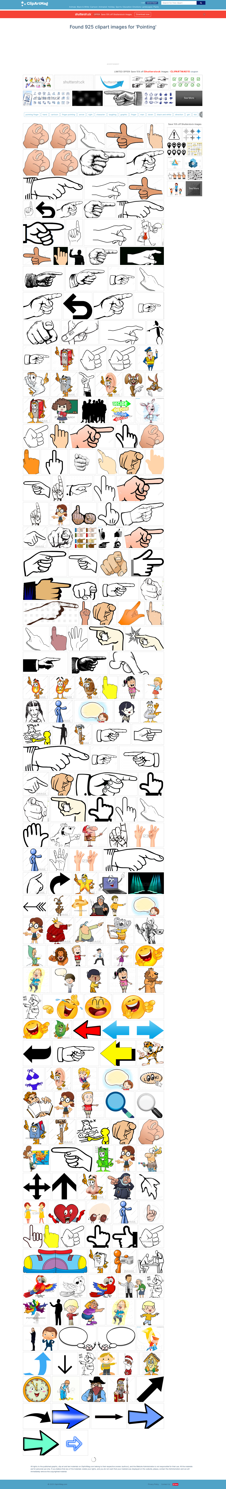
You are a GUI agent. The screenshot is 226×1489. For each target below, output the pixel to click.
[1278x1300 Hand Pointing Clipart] (152, 590)
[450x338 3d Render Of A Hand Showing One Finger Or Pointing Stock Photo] (146, 836)
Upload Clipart (152, 3)
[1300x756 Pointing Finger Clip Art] (92, 437)
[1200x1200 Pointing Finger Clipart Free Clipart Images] (79, 489)
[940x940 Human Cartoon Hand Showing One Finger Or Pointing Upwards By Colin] (151, 1213)
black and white (164, 114)
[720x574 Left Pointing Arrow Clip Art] (117, 1054)
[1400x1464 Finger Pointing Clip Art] (124, 1132)
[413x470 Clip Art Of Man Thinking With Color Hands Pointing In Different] (35, 1313)
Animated (103, 7)
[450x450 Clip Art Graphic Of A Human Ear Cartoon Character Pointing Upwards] (109, 385)
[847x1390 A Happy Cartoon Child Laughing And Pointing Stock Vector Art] (79, 956)
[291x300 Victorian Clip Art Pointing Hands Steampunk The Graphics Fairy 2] (36, 836)
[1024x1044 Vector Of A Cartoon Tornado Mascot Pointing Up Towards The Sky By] (36, 385)
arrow (81, 114)
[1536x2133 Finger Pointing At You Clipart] (107, 462)
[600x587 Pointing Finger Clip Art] (131, 614)
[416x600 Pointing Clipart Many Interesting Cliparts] (118, 906)
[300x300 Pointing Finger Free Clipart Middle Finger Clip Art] (54, 462)
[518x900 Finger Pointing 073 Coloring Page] (86, 385)
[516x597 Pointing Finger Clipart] (127, 437)
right (90, 114)
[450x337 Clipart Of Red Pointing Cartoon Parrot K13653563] (40, 1287)
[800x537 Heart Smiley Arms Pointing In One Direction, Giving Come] (66, 1213)
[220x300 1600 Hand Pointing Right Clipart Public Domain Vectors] (58, 860)
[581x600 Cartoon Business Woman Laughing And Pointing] (122, 956)
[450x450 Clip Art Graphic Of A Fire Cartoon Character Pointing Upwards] (35, 688)
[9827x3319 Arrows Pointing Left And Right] (133, 1030)
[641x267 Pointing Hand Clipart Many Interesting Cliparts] (106, 785)
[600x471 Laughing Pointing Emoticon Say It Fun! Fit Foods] (36, 1030)
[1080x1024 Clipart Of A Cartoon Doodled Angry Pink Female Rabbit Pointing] (149, 411)
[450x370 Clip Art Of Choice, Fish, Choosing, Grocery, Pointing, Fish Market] (37, 735)
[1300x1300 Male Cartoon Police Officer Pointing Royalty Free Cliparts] (150, 359)
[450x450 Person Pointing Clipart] (35, 860)
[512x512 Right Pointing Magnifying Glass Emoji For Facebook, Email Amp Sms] (120, 1106)
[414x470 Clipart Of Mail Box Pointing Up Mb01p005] (35, 1132)
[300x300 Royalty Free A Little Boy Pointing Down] (66, 1390)
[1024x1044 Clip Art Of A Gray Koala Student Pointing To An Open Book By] (119, 931)
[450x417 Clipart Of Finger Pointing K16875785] (60, 538)
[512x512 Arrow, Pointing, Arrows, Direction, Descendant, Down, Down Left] (150, 1390)
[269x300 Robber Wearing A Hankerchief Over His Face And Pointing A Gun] (93, 1390)
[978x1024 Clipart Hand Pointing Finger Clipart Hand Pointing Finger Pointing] (36, 136)
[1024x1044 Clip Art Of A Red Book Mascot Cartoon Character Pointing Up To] (65, 359)
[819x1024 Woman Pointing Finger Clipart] (60, 515)
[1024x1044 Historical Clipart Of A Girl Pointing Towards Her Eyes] (35, 712)
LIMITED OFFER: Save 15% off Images (141, 71)
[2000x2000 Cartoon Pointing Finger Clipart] (82, 462)
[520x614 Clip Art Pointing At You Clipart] (33, 1079)
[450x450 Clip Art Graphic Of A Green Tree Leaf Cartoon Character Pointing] (61, 1030)
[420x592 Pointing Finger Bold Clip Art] (59, 437)
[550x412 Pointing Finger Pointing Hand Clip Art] (145, 164)
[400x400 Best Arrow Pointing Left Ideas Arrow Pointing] (45, 210)
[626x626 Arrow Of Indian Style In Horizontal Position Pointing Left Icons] (34, 906)
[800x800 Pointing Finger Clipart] (37, 489)
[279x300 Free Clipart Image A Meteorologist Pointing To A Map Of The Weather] (36, 1160)
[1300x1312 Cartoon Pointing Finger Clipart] (93, 359)
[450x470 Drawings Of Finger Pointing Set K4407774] (85, 538)
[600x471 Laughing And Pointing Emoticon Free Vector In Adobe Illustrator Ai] (149, 956)
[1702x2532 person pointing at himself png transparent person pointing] (155, 333)
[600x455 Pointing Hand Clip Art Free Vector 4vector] (106, 639)
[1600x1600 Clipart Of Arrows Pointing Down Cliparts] (65, 1364)
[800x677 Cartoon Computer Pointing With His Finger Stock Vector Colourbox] (113, 884)
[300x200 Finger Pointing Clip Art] (45, 564)
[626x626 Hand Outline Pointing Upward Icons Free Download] (151, 784)
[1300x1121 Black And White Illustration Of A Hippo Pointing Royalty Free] (65, 836)
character (100, 114)
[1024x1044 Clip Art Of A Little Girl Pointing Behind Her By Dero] (84, 1079)
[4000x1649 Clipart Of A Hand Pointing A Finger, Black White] (56, 759)
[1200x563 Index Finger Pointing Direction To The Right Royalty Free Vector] (51, 614)
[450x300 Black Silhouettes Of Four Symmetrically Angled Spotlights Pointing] (146, 884)
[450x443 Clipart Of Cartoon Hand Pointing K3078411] (122, 359)
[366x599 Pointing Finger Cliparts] (31, 462)
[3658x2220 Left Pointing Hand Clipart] (75, 1054)
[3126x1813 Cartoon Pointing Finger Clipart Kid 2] (142, 515)
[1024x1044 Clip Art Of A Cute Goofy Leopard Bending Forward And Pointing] (150, 1054)
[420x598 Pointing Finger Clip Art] (154, 462)
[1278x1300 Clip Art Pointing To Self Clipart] (36, 810)
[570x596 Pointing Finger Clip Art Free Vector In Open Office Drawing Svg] (151, 437)
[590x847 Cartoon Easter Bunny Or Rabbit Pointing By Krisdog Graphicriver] (155, 385)
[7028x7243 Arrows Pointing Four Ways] (37, 1187)
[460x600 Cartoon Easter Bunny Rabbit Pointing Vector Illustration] (134, 385)
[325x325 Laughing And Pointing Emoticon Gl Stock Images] (98, 1007)
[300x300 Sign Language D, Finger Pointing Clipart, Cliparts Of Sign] (35, 515)
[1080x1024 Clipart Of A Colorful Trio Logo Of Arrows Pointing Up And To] (150, 1339)
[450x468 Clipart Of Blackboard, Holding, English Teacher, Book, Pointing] (65, 411)
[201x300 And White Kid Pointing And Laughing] (32, 1007)
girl (188, 114)
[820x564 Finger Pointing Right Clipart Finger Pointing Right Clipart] (44, 233)
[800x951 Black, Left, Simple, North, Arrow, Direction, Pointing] (64, 1187)
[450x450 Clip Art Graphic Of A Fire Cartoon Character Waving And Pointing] (61, 688)
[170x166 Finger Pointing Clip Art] (114, 564)
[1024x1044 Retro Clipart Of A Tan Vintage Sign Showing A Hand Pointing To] (152, 1079)
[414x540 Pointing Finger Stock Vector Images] (32, 1237)
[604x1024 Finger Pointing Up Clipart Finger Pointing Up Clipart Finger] (28, 210)
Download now (142, 14)
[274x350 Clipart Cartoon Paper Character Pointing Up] (99, 1262)
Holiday (111, 7)
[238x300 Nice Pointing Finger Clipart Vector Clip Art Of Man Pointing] (77, 257)
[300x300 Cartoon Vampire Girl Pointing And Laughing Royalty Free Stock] (127, 712)
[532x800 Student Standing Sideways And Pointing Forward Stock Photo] (31, 1340)
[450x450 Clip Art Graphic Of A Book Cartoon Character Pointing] (36, 411)
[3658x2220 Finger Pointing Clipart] (118, 590)
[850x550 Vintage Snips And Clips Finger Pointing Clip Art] (88, 664)
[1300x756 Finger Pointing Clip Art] (144, 538)
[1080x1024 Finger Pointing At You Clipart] (110, 538)
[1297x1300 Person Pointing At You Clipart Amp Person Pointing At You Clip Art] (150, 233)
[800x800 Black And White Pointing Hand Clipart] (150, 810)
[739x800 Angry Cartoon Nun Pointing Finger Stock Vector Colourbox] (121, 1187)
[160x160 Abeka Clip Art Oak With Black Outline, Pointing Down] (149, 1187)
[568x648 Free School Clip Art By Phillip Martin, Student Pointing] (92, 1313)
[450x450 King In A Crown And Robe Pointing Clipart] (59, 931)
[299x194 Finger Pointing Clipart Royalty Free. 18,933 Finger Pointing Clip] (86, 279)
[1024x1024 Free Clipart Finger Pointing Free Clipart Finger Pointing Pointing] (91, 136)
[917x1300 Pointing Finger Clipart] (155, 614)
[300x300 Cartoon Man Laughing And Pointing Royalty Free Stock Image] (150, 1313)
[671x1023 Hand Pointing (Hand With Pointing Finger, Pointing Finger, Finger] (155, 136)
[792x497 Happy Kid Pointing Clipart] (93, 712)
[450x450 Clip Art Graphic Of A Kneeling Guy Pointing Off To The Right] (89, 931)
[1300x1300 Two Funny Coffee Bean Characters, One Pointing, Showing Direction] (99, 1213)
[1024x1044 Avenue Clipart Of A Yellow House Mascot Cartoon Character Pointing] (151, 1364)
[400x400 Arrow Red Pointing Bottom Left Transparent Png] (74, 1444)
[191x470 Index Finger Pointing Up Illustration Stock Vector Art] (85, 614)
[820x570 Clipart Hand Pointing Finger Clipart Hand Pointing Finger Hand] (146, 189)
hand (45, 114)
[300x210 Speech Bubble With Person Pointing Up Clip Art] (77, 1340)
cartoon (54, 114)
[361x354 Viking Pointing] (149, 931)
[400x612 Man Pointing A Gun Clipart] (59, 735)
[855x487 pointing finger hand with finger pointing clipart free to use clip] (122, 334)
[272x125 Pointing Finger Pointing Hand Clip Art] (142, 257)
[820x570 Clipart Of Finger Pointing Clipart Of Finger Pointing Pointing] (125, 136)
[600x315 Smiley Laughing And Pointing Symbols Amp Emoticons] (138, 1007)
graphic (123, 114)
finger (133, 114)
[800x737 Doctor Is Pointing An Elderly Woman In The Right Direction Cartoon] (132, 1287)
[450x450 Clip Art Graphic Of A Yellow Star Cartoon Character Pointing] (85, 884)
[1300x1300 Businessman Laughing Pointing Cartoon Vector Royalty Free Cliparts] (98, 956)
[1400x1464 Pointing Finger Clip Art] (104, 614)
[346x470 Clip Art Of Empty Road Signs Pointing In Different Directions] (80, 906)
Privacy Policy (153, 1484)
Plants (156, 7)
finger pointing (68, 114)
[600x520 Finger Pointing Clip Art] (147, 563)
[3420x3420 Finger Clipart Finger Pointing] (85, 590)
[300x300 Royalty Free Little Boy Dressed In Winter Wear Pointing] (34, 956)
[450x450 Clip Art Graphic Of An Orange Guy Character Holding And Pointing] (123, 1262)
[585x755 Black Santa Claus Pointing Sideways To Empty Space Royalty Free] (128, 1364)
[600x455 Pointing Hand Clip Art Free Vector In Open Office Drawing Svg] (68, 810)
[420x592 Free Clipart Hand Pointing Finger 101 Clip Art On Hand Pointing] (61, 257)
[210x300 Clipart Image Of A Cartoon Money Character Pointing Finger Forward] (104, 1160)
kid (195, 114)
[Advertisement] (113, 47)
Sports (119, 7)
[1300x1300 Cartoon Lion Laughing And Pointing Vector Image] (58, 956)
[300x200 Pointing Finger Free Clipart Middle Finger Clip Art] (72, 1160)
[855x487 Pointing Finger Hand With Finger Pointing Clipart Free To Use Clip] (105, 189)
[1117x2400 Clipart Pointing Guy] (55, 1313)
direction (179, 114)
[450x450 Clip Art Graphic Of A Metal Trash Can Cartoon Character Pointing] (64, 385)
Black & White (83, 7)
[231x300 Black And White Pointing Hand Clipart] (126, 810)
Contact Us (165, 1484)
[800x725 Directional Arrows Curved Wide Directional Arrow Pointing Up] (37, 1364)
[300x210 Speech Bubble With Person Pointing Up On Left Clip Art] (116, 1340)
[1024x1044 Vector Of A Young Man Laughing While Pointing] (36, 981)
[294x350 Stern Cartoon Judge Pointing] (99, 906)
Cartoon (94, 7)
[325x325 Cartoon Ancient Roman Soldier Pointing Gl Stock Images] (121, 1390)
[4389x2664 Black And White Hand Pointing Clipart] (141, 759)
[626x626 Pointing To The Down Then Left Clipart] (37, 1054)
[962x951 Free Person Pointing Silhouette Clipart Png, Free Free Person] (93, 411)
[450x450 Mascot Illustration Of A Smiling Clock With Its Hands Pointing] (37, 1390)
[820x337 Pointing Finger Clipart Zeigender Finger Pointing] (53, 189)
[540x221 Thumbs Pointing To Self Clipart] (55, 1262)
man (142, 114)
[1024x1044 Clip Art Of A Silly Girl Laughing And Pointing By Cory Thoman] (131, 688)
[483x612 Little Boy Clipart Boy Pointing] (107, 1364)
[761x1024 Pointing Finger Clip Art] (78, 639)
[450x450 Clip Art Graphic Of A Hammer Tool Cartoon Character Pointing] (80, 735)
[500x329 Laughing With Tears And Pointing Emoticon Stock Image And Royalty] (62, 1007)
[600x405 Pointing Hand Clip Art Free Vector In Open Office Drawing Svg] (144, 639)
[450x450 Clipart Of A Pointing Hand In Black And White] (34, 538)
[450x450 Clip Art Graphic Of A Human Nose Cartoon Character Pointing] (92, 1187)
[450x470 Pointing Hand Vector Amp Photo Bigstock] (72, 1237)
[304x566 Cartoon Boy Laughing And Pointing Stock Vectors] (71, 1313)
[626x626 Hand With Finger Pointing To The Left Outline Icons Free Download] (124, 1237)
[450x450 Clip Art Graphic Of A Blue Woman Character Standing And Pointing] (60, 712)
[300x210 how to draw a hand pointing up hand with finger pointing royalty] (79, 334)
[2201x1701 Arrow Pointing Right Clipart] (109, 1417)
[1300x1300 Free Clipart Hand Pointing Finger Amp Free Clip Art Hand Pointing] (122, 279)
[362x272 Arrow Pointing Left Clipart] (87, 1030)
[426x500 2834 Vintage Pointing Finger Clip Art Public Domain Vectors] (108, 515)
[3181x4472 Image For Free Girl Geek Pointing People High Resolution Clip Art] (33, 931)
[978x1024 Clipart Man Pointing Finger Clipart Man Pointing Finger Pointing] (63, 136)
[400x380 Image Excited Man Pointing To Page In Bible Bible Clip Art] (38, 1106)
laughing (112, 114)
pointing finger (32, 114)
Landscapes (147, 7)
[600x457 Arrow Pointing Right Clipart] (146, 1417)
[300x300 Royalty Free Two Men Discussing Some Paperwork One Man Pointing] (151, 1262)
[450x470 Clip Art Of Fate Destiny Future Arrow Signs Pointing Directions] (121, 411)
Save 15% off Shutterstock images (184, 124)
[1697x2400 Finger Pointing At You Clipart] (118, 836)
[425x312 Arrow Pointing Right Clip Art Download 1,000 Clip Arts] (71, 1417)
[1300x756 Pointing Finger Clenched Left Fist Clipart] (140, 489)
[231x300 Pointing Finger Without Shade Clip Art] (104, 489)
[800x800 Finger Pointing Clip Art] (83, 564)
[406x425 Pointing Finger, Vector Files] (151, 1132)
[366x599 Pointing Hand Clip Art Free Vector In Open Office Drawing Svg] (109, 688)
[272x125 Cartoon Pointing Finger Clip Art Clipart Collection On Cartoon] (136, 664)
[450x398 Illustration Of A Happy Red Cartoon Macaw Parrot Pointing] (102, 1287)
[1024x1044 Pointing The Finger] (90, 1106)
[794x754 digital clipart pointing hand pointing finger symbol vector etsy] (149, 306)
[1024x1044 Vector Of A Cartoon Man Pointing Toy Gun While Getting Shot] (150, 1159)
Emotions (137, 7)
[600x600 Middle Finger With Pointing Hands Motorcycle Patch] (83, 515)
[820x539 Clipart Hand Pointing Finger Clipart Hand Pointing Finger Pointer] (43, 279)
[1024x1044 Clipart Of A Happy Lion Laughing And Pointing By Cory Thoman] (150, 981)
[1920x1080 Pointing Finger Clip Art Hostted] (45, 664)
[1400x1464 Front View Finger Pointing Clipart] (131, 462)
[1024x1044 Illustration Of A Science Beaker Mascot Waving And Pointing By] (152, 712)
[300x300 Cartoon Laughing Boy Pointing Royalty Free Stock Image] (65, 981)
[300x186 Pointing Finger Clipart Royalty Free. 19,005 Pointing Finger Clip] (102, 164)
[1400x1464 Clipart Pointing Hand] (62, 785)
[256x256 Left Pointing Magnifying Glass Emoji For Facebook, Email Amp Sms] (150, 1106)
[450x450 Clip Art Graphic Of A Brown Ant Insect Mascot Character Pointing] (58, 906)
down (150, 114)
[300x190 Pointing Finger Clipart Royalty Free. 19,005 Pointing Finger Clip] (103, 257)
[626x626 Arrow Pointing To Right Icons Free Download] (60, 884)
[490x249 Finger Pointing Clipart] (47, 590)
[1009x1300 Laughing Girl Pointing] (154, 688)
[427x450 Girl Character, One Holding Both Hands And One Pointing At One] (35, 1213)
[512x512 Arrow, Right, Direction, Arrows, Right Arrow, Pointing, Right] (37, 1417)
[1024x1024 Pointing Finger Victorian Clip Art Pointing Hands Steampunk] (150, 279)
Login (143, 3)
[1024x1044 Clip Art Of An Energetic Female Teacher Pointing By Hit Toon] (95, 836)
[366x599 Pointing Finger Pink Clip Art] (59, 639)
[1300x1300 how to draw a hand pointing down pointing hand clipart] (36, 359)
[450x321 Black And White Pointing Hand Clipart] (148, 735)
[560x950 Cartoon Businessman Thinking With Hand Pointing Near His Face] (49, 1340)
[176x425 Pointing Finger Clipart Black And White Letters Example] (57, 489)
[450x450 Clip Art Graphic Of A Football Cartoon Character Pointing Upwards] (88, 688)
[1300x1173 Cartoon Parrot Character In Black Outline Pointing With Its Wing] (73, 1287)
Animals (72, 7)
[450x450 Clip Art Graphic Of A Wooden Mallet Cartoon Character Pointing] (61, 1132)
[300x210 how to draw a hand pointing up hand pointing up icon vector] (41, 334)
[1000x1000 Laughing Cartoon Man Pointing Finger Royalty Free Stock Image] (94, 981)
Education (127, 7)
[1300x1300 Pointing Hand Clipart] (104, 759)
